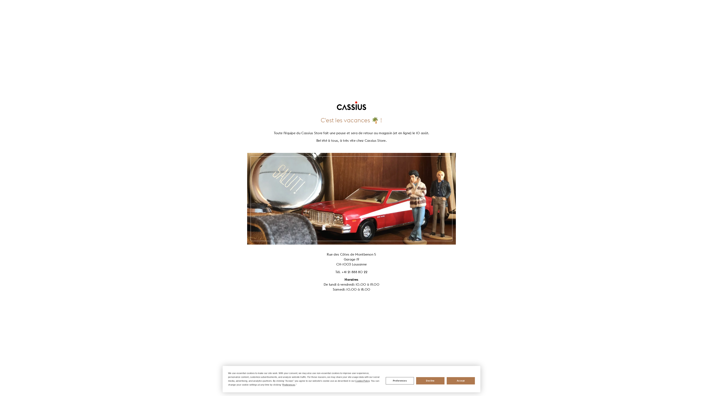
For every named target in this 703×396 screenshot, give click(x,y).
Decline (430, 381)
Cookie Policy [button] (362, 381)
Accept (461, 381)
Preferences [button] (288, 385)
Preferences (400, 381)
